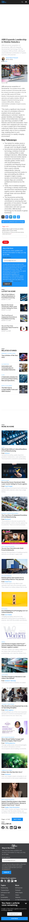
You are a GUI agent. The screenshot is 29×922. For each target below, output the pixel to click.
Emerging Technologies (8, 353)
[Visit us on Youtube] (19, 827)
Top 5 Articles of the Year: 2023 (9, 356)
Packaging (4, 608)
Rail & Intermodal (6, 575)
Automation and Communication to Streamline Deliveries (8, 368)
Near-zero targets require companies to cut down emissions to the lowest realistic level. (13, 777)
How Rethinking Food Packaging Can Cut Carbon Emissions (14, 611)
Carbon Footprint (6, 770)
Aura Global (8, 614)
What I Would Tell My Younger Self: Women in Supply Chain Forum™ (12, 740)
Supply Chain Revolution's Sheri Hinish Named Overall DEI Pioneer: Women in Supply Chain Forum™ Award (13, 803)
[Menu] (26, 1)
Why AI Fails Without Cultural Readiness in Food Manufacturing (8, 296)
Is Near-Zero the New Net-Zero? (11, 772)
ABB (6, 61)
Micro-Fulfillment (6, 385)
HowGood (8, 774)
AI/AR (2, 375)
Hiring (3, 642)
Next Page (17, 819)
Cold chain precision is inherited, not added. (13, 682)
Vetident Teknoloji (10, 680)
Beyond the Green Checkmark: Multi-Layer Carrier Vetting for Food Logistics (9, 306)
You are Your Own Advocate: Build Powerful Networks (9, 327)
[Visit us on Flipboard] (15, 827)
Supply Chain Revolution (12, 807)
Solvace (7, 453)
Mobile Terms (6, 281)
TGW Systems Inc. (10, 743)
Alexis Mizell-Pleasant (12, 57)
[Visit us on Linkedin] (11, 827)
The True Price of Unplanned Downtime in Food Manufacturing (9, 317)
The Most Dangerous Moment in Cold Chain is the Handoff (13, 677)
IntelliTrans (8, 581)
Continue (14, 918)
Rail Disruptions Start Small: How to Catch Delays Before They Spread (12, 578)
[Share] (6, 216)
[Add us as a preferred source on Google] (18, 216)
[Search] (22, 1)
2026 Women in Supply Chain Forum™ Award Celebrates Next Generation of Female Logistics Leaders (13, 645)
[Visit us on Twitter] (7, 827)
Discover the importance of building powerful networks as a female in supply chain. (14, 553)
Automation (5, 364)
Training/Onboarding (7, 704)
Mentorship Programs (7, 546)
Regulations (5, 480)
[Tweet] (14, 216)
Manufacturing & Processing (9, 513)
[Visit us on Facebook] (2, 827)
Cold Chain (4, 674)
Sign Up (7, 284)
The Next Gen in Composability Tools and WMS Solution (9, 389)
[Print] (2, 216)
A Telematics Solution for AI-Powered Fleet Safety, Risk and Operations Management (9, 378)
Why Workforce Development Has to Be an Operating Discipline (14, 706)
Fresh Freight (8, 486)
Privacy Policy (17, 281)
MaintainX (8, 519)
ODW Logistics (9, 710)
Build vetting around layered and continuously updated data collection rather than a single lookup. (14, 489)
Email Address (7, 257)
